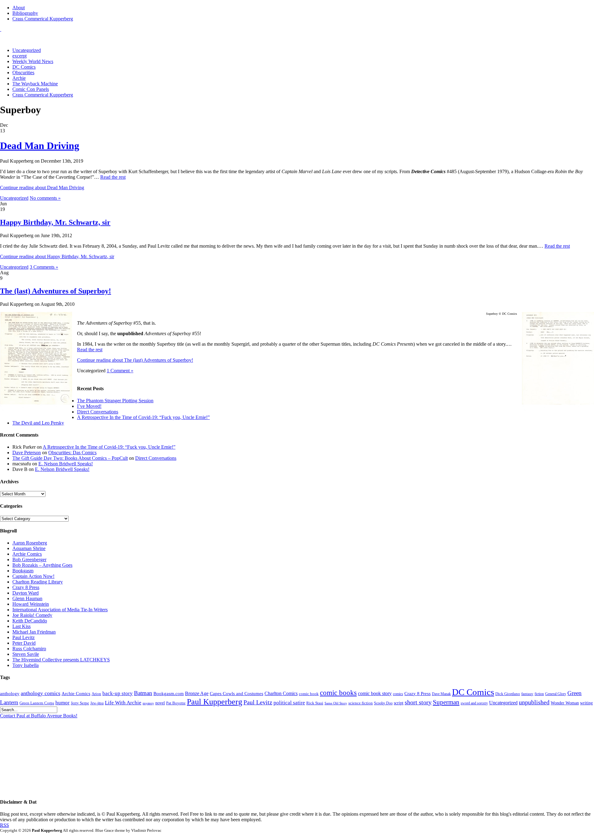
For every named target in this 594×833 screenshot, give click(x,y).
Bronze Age (197, 693)
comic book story (375, 693)
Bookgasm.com (168, 693)
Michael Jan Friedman (34, 631)
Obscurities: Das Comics (72, 452)
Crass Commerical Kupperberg (42, 18)
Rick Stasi (314, 703)
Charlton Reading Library (37, 581)
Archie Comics (27, 554)
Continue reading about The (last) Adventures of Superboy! (135, 360)
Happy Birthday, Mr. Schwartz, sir (55, 222)
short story (418, 702)
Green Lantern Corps (36, 703)
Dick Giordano (507, 693)
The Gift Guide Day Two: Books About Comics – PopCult (70, 458)
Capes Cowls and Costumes (236, 693)
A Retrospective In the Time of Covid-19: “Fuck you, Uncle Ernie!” (143, 417)
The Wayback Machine (35, 83)
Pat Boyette (176, 703)
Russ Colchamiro (29, 648)
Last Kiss (21, 626)
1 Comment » (120, 370)
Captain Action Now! (33, 576)
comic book (309, 694)
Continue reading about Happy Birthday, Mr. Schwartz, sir (57, 256)
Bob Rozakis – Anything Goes (42, 565)
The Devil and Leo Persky (38, 422)
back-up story (117, 693)
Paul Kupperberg (214, 701)
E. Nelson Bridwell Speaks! (65, 463)
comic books (338, 693)
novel (160, 703)
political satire (289, 703)
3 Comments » (44, 267)
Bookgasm (22, 570)
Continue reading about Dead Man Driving (42, 187)
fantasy (527, 694)
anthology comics (40, 693)
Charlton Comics (281, 693)
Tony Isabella (25, 665)
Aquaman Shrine (28, 548)
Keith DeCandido (29, 620)
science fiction (360, 703)
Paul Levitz (23, 637)
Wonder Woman (565, 703)
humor (62, 703)
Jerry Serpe (80, 703)
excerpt (19, 55)
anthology (9, 693)
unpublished (534, 702)
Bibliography (25, 13)
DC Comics (24, 67)
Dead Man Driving (39, 145)
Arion (96, 693)
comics (398, 694)
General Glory (555, 694)
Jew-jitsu (97, 703)
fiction (539, 694)
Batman (143, 693)
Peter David (24, 643)
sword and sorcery (474, 703)
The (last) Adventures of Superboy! (55, 291)
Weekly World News (32, 61)
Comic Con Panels (30, 89)
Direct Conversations (97, 411)
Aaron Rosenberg (29, 542)
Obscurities (23, 72)
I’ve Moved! (89, 406)
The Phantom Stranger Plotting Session (115, 400)
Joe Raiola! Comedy (32, 615)
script (398, 703)
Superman (446, 702)
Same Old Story (336, 703)
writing (586, 703)
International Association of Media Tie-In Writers (60, 609)
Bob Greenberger (29, 559)
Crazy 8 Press (25, 587)
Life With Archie (123, 703)
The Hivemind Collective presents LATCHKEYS (61, 659)
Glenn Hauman (27, 598)
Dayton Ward (25, 593)
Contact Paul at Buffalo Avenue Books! (38, 715)
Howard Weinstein (30, 604)
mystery (148, 703)
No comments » (45, 198)
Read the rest (113, 177)
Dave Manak (441, 694)
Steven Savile (25, 654)
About (18, 7)
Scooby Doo (383, 703)
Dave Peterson (26, 452)
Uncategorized (26, 50)
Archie (19, 78)
